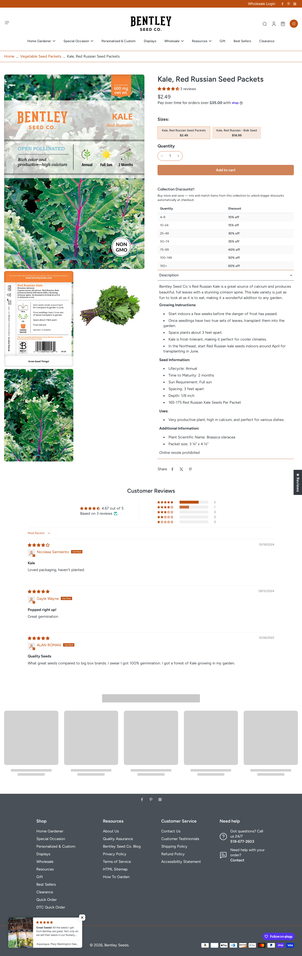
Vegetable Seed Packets (40, 56)
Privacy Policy (114, 854)
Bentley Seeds (116, 945)
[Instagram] (295, 3)
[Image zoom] (74, 171)
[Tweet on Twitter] (181, 469)
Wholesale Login (261, 3)
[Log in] (273, 24)
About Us (111, 831)
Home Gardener (49, 831)
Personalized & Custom (55, 846)
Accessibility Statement (181, 861)
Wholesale (44, 861)
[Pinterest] (289, 3)
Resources (45, 869)
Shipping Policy (174, 846)
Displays (43, 854)
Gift (39, 877)
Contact (237, 860)
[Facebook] (282, 3)
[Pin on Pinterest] (190, 469)
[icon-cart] (282, 24)
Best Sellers (46, 884)
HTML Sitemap (115, 869)
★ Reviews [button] (298, 482)
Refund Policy (173, 854)
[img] (39, 545)
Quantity (166, 145)
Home (9, 56)
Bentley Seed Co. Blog (122, 846)
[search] (264, 24)
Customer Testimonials (180, 839)
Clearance (44, 892)
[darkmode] (294, 24)
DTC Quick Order (50, 907)
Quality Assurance (118, 839)
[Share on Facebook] (172, 469)
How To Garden (116, 877)
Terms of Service (117, 861)
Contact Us (170, 831)
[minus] (162, 156)
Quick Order (46, 899)
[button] (169, 89)
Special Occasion (50, 839)
